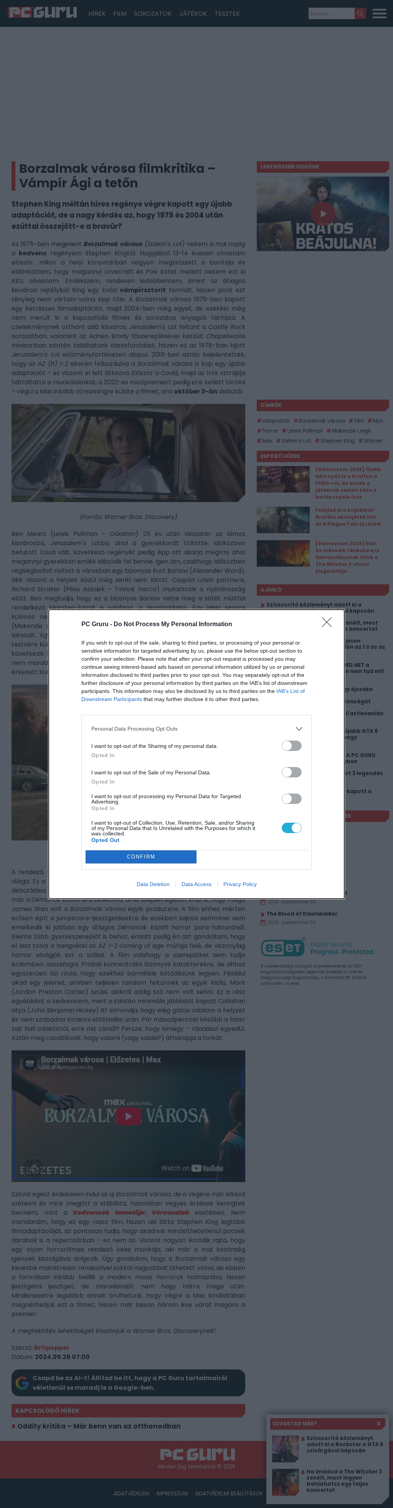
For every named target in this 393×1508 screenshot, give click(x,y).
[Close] (329, 624)
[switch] (292, 746)
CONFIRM (141, 857)
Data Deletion (153, 884)
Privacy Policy (240, 884)
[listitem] (196, 729)
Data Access (196, 884)
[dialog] (196, 754)
